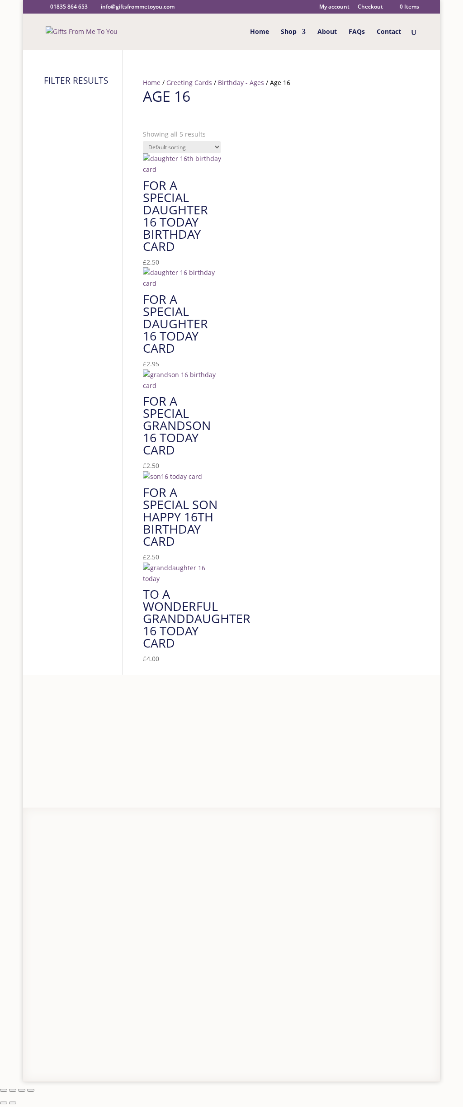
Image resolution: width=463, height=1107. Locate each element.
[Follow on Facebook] (370, 1041)
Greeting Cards (189, 82)
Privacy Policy (83, 1050)
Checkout (370, 7)
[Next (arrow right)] (12, 1103)
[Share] (21, 1090)
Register (165, 853)
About (327, 32)
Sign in (194, 853)
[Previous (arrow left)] (3, 1103)
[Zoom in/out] (3, 1090)
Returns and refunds (96, 886)
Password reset (176, 865)
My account (334, 7)
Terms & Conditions (133, 1050)
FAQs (357, 32)
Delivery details (88, 874)
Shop (289, 32)
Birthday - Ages (241, 82)
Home (259, 32)
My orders (168, 891)
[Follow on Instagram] (390, 1041)
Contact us (81, 899)
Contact (389, 32)
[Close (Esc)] (30, 1090)
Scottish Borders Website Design (228, 1050)
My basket (168, 878)
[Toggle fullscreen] (12, 1090)
